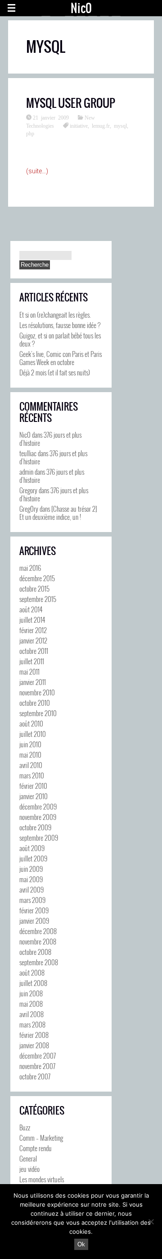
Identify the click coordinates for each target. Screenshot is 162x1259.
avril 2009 (31, 889)
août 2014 (30, 609)
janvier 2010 (33, 796)
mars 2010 (31, 775)
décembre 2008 (38, 931)
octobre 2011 (33, 651)
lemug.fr (101, 125)
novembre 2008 (37, 941)
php (30, 133)
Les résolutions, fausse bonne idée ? (59, 325)
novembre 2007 (37, 1066)
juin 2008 (31, 993)
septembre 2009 (38, 837)
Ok (81, 1244)
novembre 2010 (37, 692)
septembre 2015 (37, 599)
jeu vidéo (29, 1169)
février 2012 (33, 630)
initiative (79, 125)
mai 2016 (30, 568)
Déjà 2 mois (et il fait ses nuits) (54, 372)
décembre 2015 (37, 578)
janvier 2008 (34, 1045)
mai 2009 (31, 879)
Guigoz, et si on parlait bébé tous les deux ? (60, 339)
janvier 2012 (33, 640)
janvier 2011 (32, 682)
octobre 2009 (35, 827)
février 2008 (34, 1035)
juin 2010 (30, 744)
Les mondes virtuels (41, 1179)
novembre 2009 (37, 817)
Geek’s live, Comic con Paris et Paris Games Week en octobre (60, 358)
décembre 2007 (37, 1055)
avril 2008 (31, 1014)
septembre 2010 (38, 713)
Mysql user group (70, 102)
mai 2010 (30, 754)
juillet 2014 (32, 620)
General (28, 1158)
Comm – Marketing (41, 1138)
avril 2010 (30, 765)
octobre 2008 (35, 952)
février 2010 (33, 786)
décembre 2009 (38, 806)
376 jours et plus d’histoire (50, 439)
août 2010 (31, 723)
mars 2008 (32, 1024)
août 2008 (32, 972)
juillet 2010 (32, 734)
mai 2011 (29, 671)
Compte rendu (35, 1148)
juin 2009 (31, 869)
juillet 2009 (33, 858)
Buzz (24, 1127)
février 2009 (34, 910)
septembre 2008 (38, 962)
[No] (150, 1221)
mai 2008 (31, 1004)
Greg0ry (28, 509)
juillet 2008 (33, 983)
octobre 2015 (34, 588)
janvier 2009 (34, 921)
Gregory (28, 490)
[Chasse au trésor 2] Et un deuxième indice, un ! (58, 513)
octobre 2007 (34, 1076)
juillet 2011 (31, 661)
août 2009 (32, 848)
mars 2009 (32, 900)
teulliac (27, 453)
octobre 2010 (34, 703)
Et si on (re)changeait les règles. (55, 314)
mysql (120, 125)
